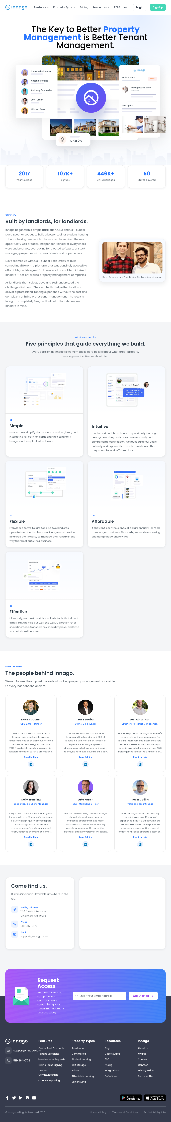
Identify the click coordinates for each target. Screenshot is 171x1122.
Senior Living (79, 1081)
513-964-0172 (29, 926)
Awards (142, 1053)
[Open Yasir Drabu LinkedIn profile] (85, 764)
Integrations (112, 1070)
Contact (143, 1065)
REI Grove (120, 7)
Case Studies (112, 1053)
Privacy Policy (146, 1070)
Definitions (111, 1076)
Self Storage (79, 1065)
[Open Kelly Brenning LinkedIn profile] (31, 844)
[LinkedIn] (21, 1098)
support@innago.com (34, 936)
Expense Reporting (49, 1080)
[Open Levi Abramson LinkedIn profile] (140, 764)
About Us (143, 1048)
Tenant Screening (48, 1053)
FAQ (107, 1059)
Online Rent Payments (51, 1048)
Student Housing (81, 1059)
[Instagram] (27, 1098)
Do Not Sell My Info (155, 1112)
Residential (78, 1048)
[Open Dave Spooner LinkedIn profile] (31, 764)
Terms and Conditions (125, 1112)
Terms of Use (145, 1076)
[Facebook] (7, 1098)
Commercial (79, 1053)
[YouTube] (34, 1098)
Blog (107, 1048)
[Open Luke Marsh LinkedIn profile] (85, 844)
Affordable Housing (83, 1076)
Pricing (84, 7)
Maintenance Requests (51, 1059)
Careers (142, 1059)
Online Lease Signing (50, 1065)
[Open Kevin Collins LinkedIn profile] (140, 844)
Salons (75, 1070)
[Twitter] (14, 1098)
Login (139, 7)
